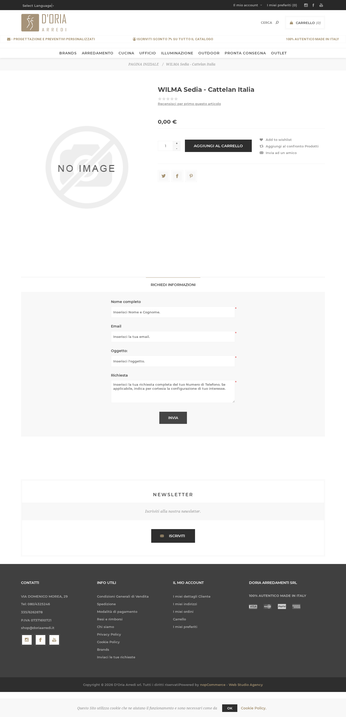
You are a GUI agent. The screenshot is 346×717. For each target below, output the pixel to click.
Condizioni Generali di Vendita (123, 596)
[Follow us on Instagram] (27, 640)
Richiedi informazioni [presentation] (173, 285)
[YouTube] (54, 640)
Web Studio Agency (246, 685)
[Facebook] (40, 640)
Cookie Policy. (253, 708)
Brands (103, 649)
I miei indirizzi (185, 604)
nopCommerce (212, 685)
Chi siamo (105, 627)
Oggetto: (119, 351)
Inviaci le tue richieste (116, 657)
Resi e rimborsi (110, 619)
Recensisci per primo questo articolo (189, 104)
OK (229, 708)
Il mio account (245, 5)
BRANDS (68, 53)
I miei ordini (183, 612)
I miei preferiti (185, 627)
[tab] (173, 284)
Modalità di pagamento (117, 612)
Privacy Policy (109, 634)
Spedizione (106, 604)
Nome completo (126, 301)
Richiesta (119, 375)
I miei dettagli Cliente (191, 596)
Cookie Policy (108, 642)
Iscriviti (177, 536)
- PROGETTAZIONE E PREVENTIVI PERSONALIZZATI (52, 39)
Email (116, 326)
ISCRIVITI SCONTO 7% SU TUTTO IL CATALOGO (174, 39)
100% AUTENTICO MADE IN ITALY (312, 39)
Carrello (179, 619)
